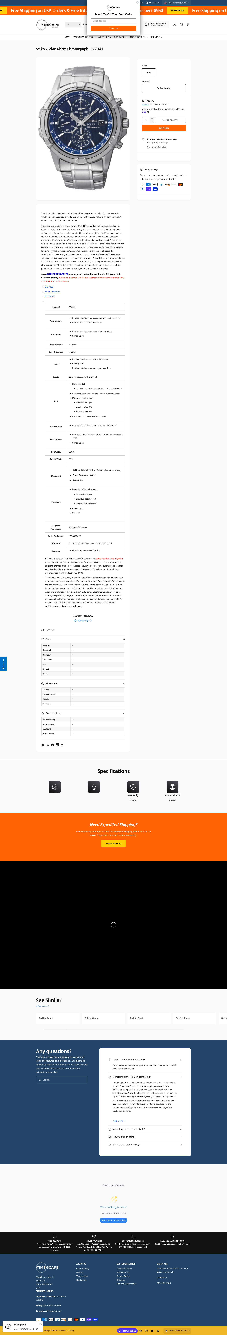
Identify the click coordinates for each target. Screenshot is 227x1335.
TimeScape (46, 1331)
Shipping (145, 104)
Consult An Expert (74, 3)
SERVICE (155, 37)
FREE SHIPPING (52, 291)
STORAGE (119, 37)
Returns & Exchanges (126, 1283)
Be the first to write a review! (113, 1220)
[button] (188, 24)
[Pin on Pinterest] (52, 745)
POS (52, 1331)
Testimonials (82, 1276)
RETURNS (49, 296)
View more (41, 1006)
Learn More (74, 10)
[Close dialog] (137, 2)
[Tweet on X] (48, 745)
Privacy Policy (123, 1276)
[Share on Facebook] (43, 745)
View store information (156, 147)
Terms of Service (125, 1268)
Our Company (82, 1268)
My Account (154, 3)
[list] (113, 791)
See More (118, 1120)
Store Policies (123, 1272)
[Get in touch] (181, 24)
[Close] (40, 1323)
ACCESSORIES (137, 37)
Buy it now (164, 128)
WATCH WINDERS (83, 37)
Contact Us (81, 1280)
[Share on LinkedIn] (57, 745)
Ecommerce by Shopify (66, 1331)
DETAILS (49, 287)
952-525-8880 (113, 843)
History (79, 1272)
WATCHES (103, 37)
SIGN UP (113, 28)
